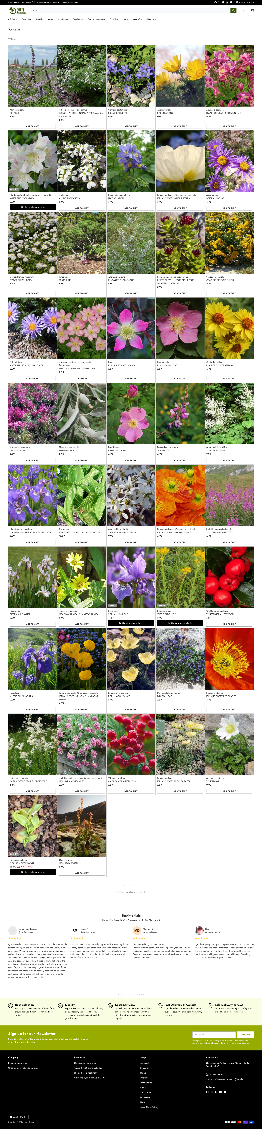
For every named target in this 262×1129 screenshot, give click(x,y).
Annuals (143, 1087)
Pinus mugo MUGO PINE (65, 278)
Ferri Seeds (29, 1122)
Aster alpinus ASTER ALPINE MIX (215, 196)
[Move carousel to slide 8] (133, 994)
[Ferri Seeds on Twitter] (219, 3)
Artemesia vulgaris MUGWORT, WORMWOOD (121, 278)
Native (143, 1072)
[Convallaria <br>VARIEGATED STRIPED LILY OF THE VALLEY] (81, 495)
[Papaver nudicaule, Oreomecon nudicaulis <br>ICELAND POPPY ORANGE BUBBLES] (180, 495)
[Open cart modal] (252, 10)
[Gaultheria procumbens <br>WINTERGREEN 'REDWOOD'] (229, 577)
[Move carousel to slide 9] (135, 994)
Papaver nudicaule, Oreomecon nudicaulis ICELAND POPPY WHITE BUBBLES (176, 196)
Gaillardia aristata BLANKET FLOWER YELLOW (219, 363)
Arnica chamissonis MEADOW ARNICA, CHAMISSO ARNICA (79, 612)
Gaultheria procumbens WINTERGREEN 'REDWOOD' (220, 612)
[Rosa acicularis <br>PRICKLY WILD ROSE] (180, 328)
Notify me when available (32, 207)
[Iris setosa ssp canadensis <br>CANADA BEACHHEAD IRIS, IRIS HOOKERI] (32, 495)
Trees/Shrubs (146, 1082)
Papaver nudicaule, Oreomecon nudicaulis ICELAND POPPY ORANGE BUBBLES (176, 531)
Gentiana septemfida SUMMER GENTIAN (117, 111)
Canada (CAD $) (245, 2)
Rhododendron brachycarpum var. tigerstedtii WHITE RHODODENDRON (30, 196)
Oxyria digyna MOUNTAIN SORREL (68, 861)
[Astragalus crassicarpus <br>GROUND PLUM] (32, 413)
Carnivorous (145, 1092)
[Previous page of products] (125, 885)
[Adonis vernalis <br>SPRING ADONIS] (180, 76)
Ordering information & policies (23, 1067)
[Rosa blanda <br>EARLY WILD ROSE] (131, 413)
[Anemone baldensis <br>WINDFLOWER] (229, 744)
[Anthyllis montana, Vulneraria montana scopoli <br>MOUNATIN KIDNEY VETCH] (81, 744)
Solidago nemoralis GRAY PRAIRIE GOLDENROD (220, 278)
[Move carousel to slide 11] (139, 994)
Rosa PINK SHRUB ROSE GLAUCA (121, 363)
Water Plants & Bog (149, 1107)
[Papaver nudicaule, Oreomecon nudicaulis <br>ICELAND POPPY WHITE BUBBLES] (180, 161)
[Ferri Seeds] (17, 10)
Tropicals (144, 1077)
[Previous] (8, 958)
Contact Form (216, 1074)
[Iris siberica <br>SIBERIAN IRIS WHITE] (32, 577)
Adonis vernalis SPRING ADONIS (165, 111)
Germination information (85, 1063)
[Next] (254, 958)
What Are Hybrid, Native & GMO (89, 1077)
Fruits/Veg (145, 1097)
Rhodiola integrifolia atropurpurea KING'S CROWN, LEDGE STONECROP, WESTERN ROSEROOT (176, 280)
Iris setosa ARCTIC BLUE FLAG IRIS (21, 694)
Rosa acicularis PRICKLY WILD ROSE (167, 363)
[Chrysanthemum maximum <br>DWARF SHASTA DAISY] (32, 243)
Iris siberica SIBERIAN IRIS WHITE (20, 612)
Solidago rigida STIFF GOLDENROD (166, 612)
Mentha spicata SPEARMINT (17, 111)
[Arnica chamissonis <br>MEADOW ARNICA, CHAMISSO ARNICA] (81, 577)
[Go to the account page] (243, 10)
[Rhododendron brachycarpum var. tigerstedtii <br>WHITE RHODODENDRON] (32, 161)
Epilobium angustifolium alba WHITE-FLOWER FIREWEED (219, 531)
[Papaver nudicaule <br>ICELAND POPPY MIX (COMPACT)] (180, 744)
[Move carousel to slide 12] (141, 994)
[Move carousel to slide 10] (137, 994)
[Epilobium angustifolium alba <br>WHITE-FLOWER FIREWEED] (229, 495)
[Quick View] (53, 48)
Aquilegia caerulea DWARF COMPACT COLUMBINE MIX (223, 111)
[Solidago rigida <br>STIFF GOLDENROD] (180, 577)
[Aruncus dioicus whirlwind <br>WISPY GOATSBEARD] (229, 413)
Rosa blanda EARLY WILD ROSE (117, 449)
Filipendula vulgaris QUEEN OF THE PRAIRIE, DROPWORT (28, 779)
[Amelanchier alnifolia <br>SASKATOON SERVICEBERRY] (131, 495)
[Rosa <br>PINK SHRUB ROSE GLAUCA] (131, 328)
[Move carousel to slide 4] (124, 994)
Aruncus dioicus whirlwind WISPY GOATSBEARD (218, 449)
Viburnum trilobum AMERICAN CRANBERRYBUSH (122, 779)
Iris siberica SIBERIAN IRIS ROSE (118, 612)
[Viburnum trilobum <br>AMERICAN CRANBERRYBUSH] (131, 744)
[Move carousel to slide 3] (122, 994)
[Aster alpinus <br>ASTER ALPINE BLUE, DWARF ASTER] (32, 328)
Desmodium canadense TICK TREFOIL (167, 449)
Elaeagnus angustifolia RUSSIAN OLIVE (69, 449)
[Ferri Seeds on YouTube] (231, 3)
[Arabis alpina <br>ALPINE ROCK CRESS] (81, 161)
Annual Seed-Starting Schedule (88, 1067)
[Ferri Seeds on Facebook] (215, 3)
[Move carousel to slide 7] (131, 994)
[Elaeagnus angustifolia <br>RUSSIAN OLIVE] (81, 413)
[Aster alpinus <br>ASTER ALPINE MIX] (229, 161)
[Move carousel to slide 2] (120, 994)
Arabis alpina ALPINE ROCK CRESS (69, 196)
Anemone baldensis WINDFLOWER (215, 779)
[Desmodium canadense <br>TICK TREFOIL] (180, 413)
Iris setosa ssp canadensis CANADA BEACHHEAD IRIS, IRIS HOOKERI (31, 531)
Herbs (142, 1102)
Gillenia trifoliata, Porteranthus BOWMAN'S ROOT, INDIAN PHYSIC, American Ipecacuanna (81, 113)
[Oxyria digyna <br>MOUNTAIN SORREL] (81, 826)
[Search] (233, 10)
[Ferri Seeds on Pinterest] (223, 3)
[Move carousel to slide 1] (118, 994)
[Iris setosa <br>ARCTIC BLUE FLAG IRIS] (32, 659)
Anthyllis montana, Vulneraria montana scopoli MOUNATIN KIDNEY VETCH (80, 779)
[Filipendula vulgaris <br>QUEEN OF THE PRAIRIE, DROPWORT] (32, 744)
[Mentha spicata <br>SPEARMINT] (32, 76)
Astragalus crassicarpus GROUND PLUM (20, 449)
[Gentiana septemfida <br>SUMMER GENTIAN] (131, 76)
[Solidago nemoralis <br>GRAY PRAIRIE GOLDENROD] (229, 243)
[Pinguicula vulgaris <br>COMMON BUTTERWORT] (32, 826)
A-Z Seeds (144, 1063)
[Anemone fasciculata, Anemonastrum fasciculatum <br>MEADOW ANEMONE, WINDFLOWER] (81, 328)
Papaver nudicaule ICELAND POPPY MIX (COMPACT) (173, 779)
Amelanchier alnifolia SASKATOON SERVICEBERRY (122, 531)
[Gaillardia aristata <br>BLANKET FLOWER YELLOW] (229, 328)
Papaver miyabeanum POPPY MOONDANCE (119, 694)
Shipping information (17, 1063)
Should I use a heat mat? (85, 1072)
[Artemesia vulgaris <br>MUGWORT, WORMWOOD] (131, 243)
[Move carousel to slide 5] (126, 994)
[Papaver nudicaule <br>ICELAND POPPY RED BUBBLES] (229, 659)
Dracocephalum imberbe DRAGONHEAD (168, 694)
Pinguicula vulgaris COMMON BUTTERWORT (22, 861)
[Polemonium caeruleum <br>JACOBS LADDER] (131, 161)
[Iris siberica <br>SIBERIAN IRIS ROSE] (131, 577)
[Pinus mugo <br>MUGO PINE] (81, 243)
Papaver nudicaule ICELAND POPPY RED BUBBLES (221, 694)
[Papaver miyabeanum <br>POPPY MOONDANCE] (131, 659)
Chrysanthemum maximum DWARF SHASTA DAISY (22, 278)
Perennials (144, 1067)
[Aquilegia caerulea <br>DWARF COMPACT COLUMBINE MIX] (229, 76)
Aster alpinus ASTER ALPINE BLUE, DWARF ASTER (27, 363)
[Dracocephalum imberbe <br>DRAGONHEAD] (180, 659)
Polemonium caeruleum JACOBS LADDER (119, 196)
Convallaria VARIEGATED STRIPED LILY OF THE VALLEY (79, 531)
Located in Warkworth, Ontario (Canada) (224, 1079)
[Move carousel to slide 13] (143, 994)
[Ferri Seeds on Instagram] (227, 3)
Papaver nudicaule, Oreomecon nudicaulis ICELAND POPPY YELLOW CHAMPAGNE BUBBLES (78, 696)
